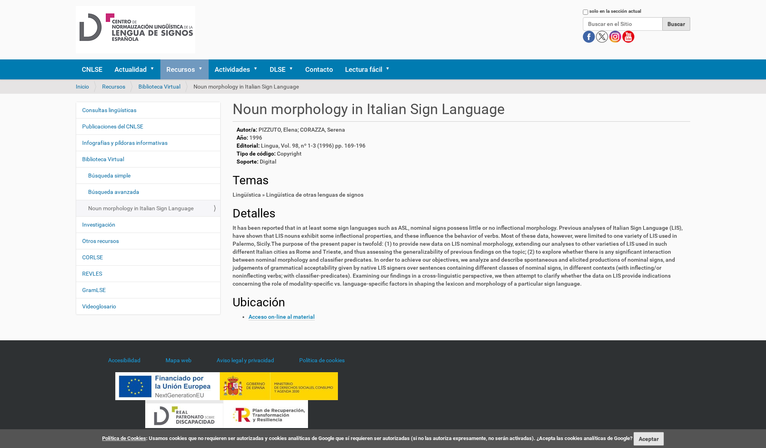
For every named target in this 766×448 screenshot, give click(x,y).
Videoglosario (99, 306)
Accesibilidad (124, 360)
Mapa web (179, 360)
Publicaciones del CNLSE (112, 126)
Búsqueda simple (109, 175)
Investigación (98, 224)
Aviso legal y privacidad (245, 360)
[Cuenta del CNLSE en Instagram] (615, 36)
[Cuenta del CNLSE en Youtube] (628, 36)
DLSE (278, 69)
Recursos (180, 69)
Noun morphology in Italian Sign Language (140, 208)
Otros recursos (100, 241)
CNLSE (92, 69)
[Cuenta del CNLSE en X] (602, 36)
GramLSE (94, 290)
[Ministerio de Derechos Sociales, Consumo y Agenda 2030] (279, 385)
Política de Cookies (124, 438)
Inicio (82, 86)
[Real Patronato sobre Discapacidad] (184, 413)
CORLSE (92, 257)
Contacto (319, 69)
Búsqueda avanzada (113, 192)
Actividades (232, 69)
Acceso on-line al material (282, 317)
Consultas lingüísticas (109, 110)
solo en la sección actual (615, 11)
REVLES (92, 273)
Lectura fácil (363, 69)
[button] (154, 69)
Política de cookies (322, 360)
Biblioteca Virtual (159, 86)
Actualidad (131, 69)
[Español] (135, 29)
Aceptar (649, 439)
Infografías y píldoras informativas (125, 143)
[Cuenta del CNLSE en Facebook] (589, 36)
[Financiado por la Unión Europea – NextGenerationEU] (167, 385)
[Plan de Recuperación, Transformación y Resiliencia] (265, 413)
